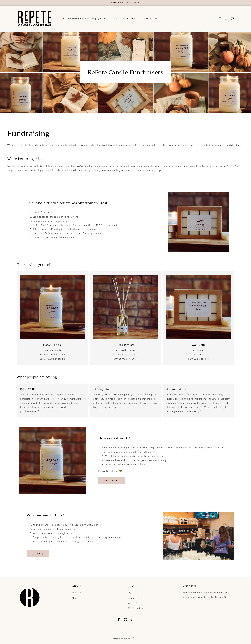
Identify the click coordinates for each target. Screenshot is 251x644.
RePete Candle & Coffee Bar (128, 638)
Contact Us (221, 597)
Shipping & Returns (137, 608)
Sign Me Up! (37, 553)
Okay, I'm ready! (111, 480)
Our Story (76, 593)
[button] (78, 19)
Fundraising (133, 598)
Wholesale (133, 603)
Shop (74, 598)
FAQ (130, 593)
